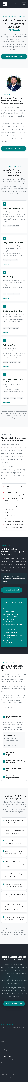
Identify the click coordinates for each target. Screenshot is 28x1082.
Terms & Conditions (5, 1047)
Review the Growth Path (12, 717)
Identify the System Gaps (12, 754)
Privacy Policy (4, 1050)
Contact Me (3, 1044)
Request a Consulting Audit (14, 56)
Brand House (10, 1077)
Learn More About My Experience (13, 148)
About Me (3, 1041)
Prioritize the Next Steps (12, 769)
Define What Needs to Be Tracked (13, 761)
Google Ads (3, 1062)
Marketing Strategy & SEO (7, 1059)
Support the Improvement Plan (12, 777)
